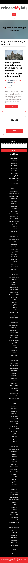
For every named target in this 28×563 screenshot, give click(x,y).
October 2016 (14, 338)
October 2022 (14, 219)
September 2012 (14, 449)
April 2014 (14, 411)
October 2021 (14, 236)
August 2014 (14, 401)
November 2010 (14, 494)
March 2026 (14, 171)
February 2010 (14, 515)
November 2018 (14, 292)
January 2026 (14, 176)
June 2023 (14, 203)
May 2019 (14, 282)
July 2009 (14, 532)
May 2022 (14, 231)
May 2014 (14, 408)
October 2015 (14, 368)
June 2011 (14, 477)
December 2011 (14, 469)
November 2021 (14, 234)
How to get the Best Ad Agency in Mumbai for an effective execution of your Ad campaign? (14, 69)
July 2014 (14, 403)
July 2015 (14, 373)
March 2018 (14, 310)
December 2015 (14, 363)
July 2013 (14, 434)
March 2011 (14, 484)
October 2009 (14, 525)
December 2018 (14, 289)
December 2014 (14, 391)
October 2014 (14, 396)
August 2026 (14, 158)
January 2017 (14, 330)
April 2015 (14, 381)
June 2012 (14, 456)
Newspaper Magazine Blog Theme (13, 559)
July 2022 (14, 226)
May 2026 (14, 166)
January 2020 (14, 269)
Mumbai (19, 85)
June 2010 (14, 505)
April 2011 (14, 482)
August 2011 (14, 474)
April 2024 (14, 186)
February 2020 (14, 267)
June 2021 (14, 244)
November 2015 (14, 365)
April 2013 (14, 441)
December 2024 (14, 178)
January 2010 (14, 517)
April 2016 (14, 353)
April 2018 (14, 307)
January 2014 (14, 419)
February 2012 (14, 467)
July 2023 (14, 201)
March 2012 (14, 464)
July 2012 (14, 454)
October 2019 (14, 274)
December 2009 (14, 520)
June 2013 (14, 436)
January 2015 (14, 388)
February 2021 (14, 249)
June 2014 (14, 406)
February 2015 (14, 386)
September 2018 (14, 295)
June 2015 (14, 376)
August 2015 (14, 370)
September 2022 (14, 221)
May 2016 (14, 350)
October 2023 (14, 198)
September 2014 (14, 398)
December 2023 (14, 193)
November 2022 (14, 216)
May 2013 (14, 439)
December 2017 (14, 317)
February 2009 (14, 545)
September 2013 (14, 429)
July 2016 (14, 345)
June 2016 (14, 348)
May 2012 (14, 459)
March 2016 (14, 355)
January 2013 (14, 446)
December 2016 (14, 333)
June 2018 (14, 302)
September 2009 (14, 527)
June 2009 (14, 535)
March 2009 (14, 542)
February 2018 (14, 312)
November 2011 (14, 472)
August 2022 (14, 224)
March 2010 (14, 512)
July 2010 (14, 502)
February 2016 (14, 358)
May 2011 (14, 479)
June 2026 (14, 163)
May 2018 (14, 305)
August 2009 (14, 530)
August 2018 (14, 297)
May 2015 (14, 378)
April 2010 (14, 510)
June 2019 (14, 279)
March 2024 (14, 188)
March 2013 (14, 444)
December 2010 (14, 492)
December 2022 (14, 214)
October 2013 (14, 426)
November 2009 (14, 522)
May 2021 (14, 247)
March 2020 (14, 264)
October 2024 (14, 183)
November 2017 (14, 320)
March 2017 (14, 327)
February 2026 (14, 173)
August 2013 (14, 431)
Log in (14, 554)
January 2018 (14, 315)
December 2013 (14, 421)
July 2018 (14, 300)
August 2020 (14, 252)
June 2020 (14, 257)
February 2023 (14, 211)
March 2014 (14, 413)
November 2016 (14, 335)
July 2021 (14, 241)
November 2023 (14, 196)
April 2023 (14, 209)
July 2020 (14, 254)
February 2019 (14, 284)
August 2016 (14, 343)
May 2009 (14, 537)
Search (15, 120)
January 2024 (14, 191)
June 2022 (14, 229)
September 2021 (14, 239)
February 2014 (14, 416)
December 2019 (14, 272)
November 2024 (14, 181)
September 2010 (14, 499)
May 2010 (14, 507)
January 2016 (14, 360)
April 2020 (14, 262)
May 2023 (14, 206)
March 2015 (14, 383)
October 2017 (14, 322)
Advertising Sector (10, 85)
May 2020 (14, 259)
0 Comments (9, 82)
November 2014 (14, 393)
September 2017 (14, 325)
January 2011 (14, 489)
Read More (12, 106)
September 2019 (14, 277)
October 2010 (14, 497)
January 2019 (14, 287)
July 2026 (14, 161)
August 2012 (14, 451)
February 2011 (14, 487)
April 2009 (14, 540)
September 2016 (14, 340)
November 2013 (14, 424)
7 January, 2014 (11, 80)
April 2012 (14, 462)
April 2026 (14, 168)
